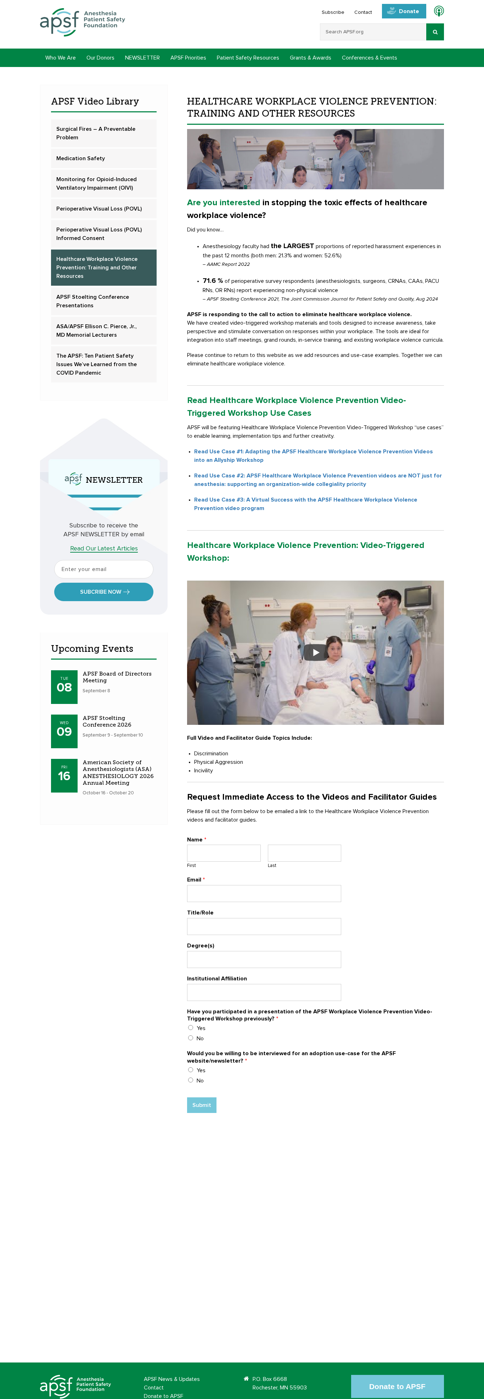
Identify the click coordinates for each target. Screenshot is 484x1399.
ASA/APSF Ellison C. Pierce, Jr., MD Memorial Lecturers (96, 331)
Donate (409, 11)
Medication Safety (80, 158)
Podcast (436, 12)
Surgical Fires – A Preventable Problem (95, 133)
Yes (201, 1028)
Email (196, 880)
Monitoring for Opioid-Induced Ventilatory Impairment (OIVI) (96, 184)
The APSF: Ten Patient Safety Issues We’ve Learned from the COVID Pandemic (96, 364)
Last (272, 865)
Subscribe (333, 12)
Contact (363, 12)
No (200, 1038)
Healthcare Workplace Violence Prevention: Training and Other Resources (96, 267)
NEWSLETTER (142, 58)
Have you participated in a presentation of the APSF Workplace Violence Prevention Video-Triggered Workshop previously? (309, 1015)
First (191, 865)
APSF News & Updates (172, 1379)
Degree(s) (200, 945)
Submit (201, 1105)
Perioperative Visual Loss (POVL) (99, 209)
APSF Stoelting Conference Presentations (92, 301)
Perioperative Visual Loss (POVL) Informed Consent (99, 234)
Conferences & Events (369, 58)
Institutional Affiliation (217, 978)
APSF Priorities (188, 58)
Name (196, 840)
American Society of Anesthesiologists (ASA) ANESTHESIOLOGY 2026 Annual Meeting (118, 772)
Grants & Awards (310, 58)
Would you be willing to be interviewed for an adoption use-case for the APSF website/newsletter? (291, 1057)
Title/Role (200, 913)
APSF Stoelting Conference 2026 (107, 721)
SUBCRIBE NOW (100, 592)
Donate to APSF (163, 1396)
